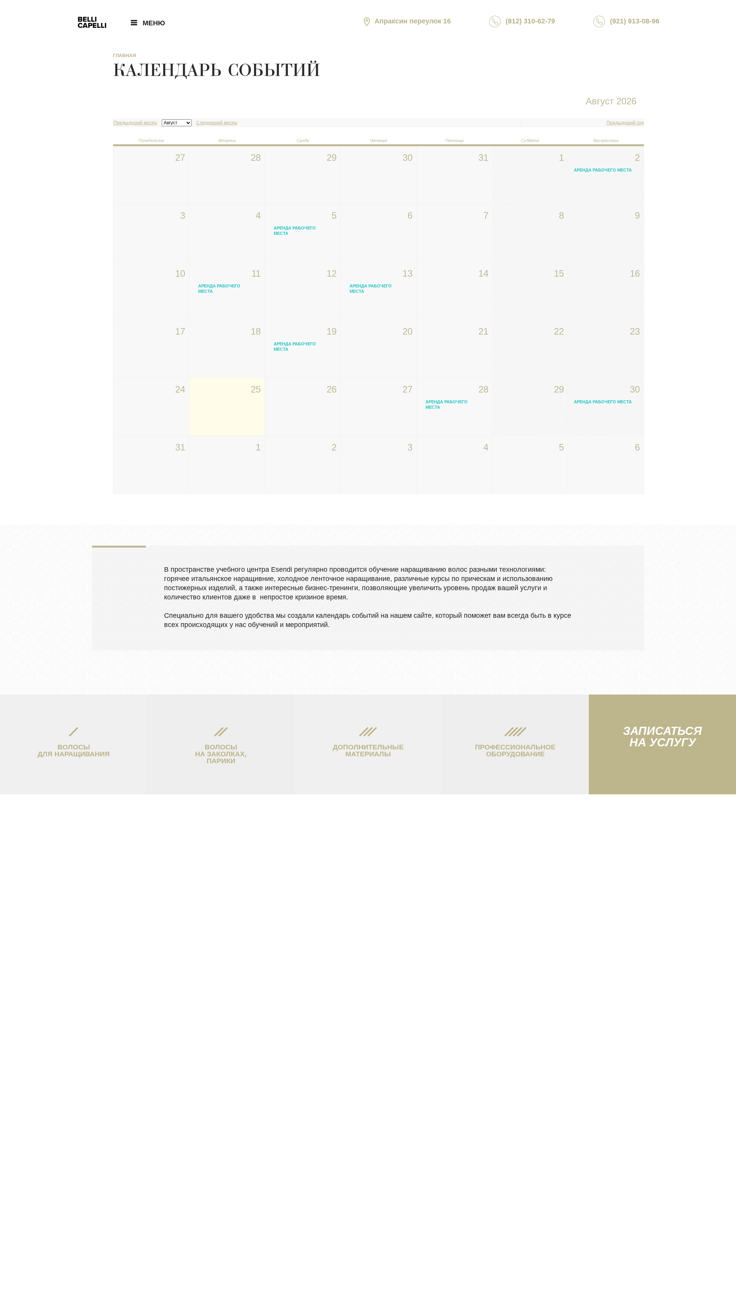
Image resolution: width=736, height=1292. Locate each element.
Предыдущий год (625, 122)
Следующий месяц (216, 122)
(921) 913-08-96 (634, 21)
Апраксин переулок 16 (413, 21)
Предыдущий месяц (135, 122)
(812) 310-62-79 (530, 21)
